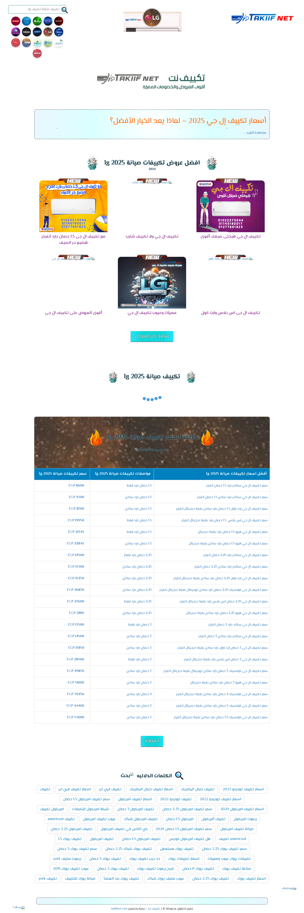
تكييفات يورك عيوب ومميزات (229, 859)
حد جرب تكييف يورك (144, 859)
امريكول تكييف (52, 809)
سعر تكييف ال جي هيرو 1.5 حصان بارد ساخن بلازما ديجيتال (228, 543)
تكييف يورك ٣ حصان (198, 869)
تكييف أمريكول (213, 819)
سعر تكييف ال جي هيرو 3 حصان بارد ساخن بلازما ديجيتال (229, 682)
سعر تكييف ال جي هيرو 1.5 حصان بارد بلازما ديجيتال (233, 532)
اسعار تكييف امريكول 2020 (242, 809)
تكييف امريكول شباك (141, 819)
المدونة (152, 741)
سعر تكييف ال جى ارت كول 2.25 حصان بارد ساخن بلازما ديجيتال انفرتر (221, 578)
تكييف (45, 789)
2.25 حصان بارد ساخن (137, 566)
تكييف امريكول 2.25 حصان (71, 829)
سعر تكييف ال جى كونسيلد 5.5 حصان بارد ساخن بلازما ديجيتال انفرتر (221, 717)
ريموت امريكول (245, 819)
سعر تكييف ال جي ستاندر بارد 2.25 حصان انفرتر (235, 555)
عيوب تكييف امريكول (99, 819)
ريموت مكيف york (67, 859)
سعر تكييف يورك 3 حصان (77, 849)
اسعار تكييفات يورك (183, 859)
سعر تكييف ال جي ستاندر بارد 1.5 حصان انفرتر (237, 485)
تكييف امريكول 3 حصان (135, 809)
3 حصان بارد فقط (140, 624)
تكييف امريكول (102, 839)
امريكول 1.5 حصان (179, 819)
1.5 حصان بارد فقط (139, 485)
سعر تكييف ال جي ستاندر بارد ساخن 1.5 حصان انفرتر (232, 497)
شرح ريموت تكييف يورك (155, 869)
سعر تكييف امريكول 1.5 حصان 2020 (184, 829)
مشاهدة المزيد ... (255, 133)
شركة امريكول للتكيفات (90, 809)
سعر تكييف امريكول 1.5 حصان (86, 799)
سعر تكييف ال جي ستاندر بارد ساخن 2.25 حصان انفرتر (231, 566)
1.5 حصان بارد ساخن (138, 497)
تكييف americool (61, 819)
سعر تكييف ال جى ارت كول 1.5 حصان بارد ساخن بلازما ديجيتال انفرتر (222, 509)
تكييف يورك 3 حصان (113, 869)
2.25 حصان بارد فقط (138, 555)
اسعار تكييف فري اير (75, 789)
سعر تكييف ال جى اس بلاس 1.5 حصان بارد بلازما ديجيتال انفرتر (225, 520)
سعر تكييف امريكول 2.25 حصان (187, 809)
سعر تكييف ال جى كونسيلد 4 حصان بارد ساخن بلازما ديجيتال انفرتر (222, 694)
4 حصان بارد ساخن (139, 694)
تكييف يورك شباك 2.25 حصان (128, 849)
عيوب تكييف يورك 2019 (71, 869)
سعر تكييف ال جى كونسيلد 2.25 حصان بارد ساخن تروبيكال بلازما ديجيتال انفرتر (213, 590)
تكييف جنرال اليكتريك (197, 789)
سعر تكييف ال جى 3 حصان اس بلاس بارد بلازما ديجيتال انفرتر (226, 659)
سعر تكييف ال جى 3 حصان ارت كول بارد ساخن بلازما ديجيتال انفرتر (223, 648)
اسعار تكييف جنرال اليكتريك (151, 789)
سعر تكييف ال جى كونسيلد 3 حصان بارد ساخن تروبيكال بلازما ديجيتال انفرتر (216, 671)
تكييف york (47, 879)
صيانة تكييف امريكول (237, 829)
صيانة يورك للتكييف (80, 879)
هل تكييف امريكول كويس (190, 839)
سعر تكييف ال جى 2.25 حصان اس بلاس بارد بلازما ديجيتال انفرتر (224, 601)
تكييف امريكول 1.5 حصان (141, 839)
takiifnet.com (119, 909)
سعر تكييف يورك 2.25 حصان (224, 849)
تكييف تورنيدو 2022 (175, 799)
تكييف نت (154, 909)
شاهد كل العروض (152, 336)
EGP (76, 485)
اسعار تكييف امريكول (135, 799)
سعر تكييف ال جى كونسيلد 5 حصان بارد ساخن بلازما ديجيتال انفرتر (222, 706)
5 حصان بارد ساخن (139, 706)
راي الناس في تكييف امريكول (124, 829)
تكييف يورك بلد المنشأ (121, 879)
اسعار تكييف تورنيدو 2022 (220, 799)
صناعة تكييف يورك (236, 869)
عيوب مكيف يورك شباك (165, 879)
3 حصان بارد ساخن (139, 636)
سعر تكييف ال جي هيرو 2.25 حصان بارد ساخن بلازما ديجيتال (227, 613)
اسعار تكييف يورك (251, 879)
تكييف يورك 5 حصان (105, 859)
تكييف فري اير (110, 789)
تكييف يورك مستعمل (177, 849)
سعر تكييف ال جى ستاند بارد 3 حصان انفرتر (238, 624)
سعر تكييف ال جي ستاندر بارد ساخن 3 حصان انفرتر (233, 636)
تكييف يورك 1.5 (69, 839)
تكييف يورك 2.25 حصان (210, 879)
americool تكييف (232, 839)
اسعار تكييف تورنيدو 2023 (243, 789)
